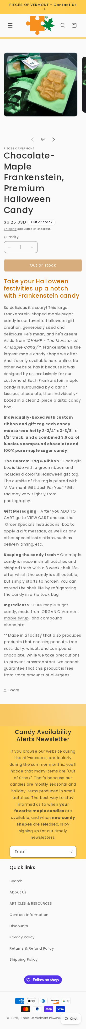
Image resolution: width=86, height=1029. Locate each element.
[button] (10, 25)
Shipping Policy (24, 959)
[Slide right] (53, 139)
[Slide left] (32, 139)
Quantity (11, 237)
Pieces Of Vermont (34, 1018)
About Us (18, 892)
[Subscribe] (70, 852)
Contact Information (29, 914)
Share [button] (14, 690)
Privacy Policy (22, 937)
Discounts (19, 926)
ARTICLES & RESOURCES (31, 903)
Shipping (10, 229)
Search (16, 881)
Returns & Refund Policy (32, 948)
